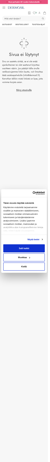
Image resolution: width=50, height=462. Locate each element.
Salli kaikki (24, 248)
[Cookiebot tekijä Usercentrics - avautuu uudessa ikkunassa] (33, 193)
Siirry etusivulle (24, 90)
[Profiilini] (39, 13)
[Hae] (43, 18)
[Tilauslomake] (29, 13)
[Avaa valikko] (3, 7)
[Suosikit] (34, 13)
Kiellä (24, 266)
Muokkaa (22, 257)
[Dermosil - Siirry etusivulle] (16, 7)
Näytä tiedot (33, 239)
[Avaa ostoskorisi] (45, 13)
